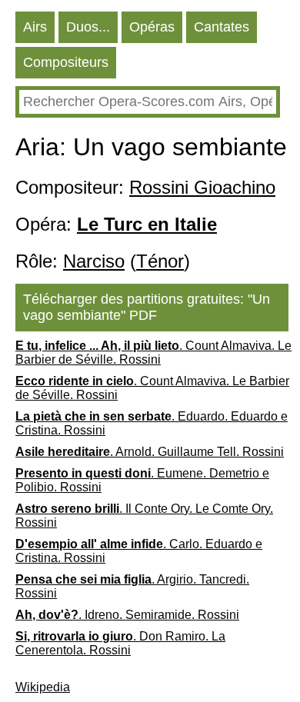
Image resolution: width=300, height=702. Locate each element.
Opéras (152, 27)
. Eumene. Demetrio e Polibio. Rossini (142, 480)
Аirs (35, 27)
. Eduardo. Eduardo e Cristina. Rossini (151, 423)
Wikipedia (42, 687)
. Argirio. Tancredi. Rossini (132, 586)
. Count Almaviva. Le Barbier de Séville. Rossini (153, 352)
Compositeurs (65, 62)
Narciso (94, 261)
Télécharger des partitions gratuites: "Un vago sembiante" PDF (146, 307)
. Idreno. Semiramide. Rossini (127, 614)
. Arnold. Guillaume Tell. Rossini (149, 451)
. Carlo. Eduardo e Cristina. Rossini (138, 550)
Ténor (160, 261)
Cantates (221, 27)
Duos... (88, 27)
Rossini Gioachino (202, 187)
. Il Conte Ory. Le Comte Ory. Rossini (144, 515)
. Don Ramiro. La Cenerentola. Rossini (120, 643)
